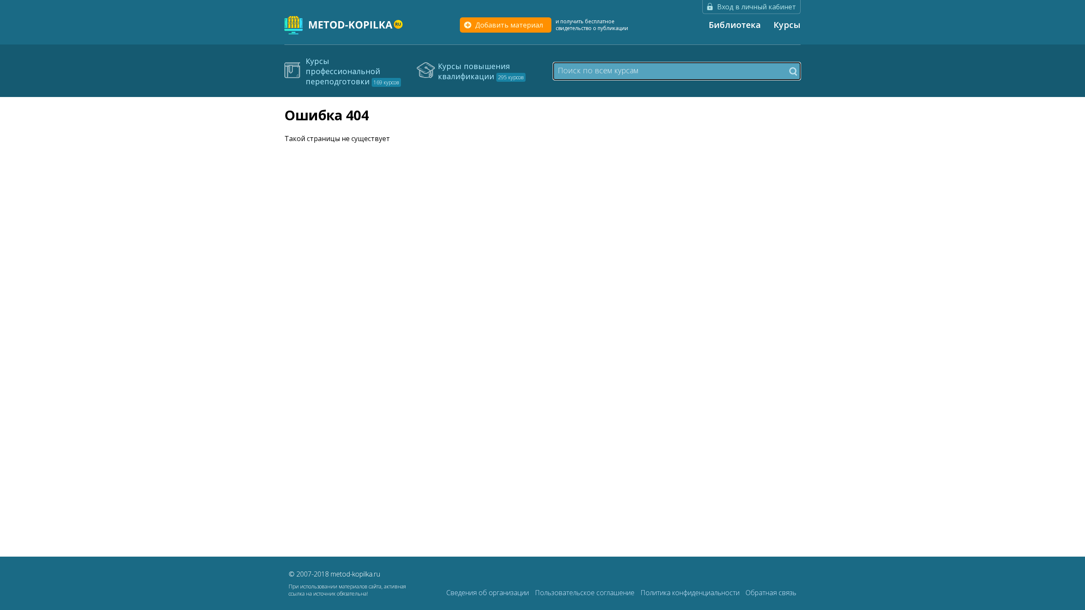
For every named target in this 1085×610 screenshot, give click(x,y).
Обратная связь (771, 592)
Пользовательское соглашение (585, 592)
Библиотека (735, 24)
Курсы (787, 24)
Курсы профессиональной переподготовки (352, 71)
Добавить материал (509, 25)
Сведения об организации (488, 592)
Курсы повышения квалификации (481, 71)
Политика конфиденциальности (690, 592)
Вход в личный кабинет (756, 6)
